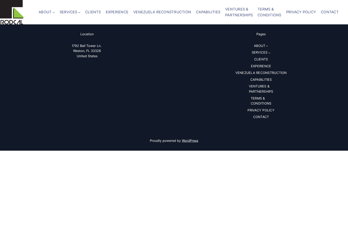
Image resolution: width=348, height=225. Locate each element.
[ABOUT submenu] (54, 12)
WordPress (190, 141)
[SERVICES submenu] (79, 12)
